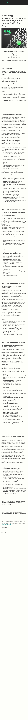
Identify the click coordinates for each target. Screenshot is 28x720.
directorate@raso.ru (6, 529)
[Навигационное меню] (25, 2)
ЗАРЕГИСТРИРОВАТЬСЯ (7, 524)
